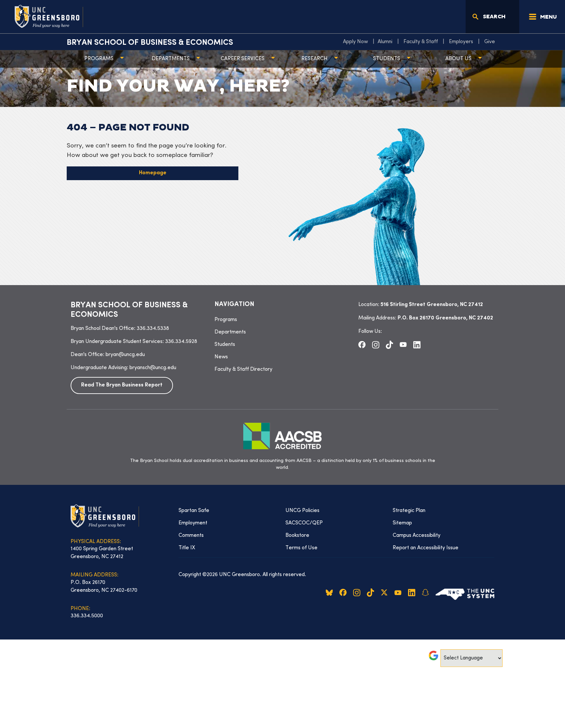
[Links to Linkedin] (416, 344)
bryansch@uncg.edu (152, 367)
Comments (191, 535)
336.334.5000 (87, 616)
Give (489, 41)
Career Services (243, 58)
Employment (193, 523)
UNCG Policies (302, 510)
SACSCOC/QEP (304, 523)
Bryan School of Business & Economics (150, 42)
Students (386, 58)
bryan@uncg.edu (125, 354)
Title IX (187, 548)
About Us (458, 58)
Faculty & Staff (420, 41)
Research (314, 58)
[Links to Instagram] (375, 344)
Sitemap (402, 523)
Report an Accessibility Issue (425, 548)
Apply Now (355, 41)
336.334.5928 (181, 341)
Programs (98, 58)
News (221, 357)
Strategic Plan (409, 510)
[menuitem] (357, 42)
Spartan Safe (194, 510)
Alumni (385, 41)
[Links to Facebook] (362, 344)
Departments (171, 58)
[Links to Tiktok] (389, 344)
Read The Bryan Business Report (122, 385)
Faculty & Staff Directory (243, 369)
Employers (461, 41)
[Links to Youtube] (403, 344)
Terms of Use (301, 548)
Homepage (152, 173)
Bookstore (297, 535)
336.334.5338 (153, 328)
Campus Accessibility (416, 535)
